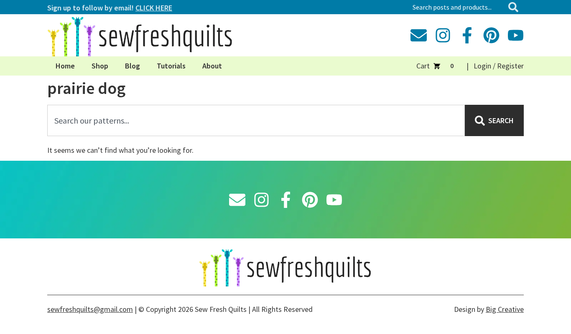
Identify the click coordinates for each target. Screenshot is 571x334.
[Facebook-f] (467, 35)
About (212, 66)
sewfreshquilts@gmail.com (90, 309)
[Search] (515, 7)
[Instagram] (443, 35)
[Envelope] (418, 35)
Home (65, 66)
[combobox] (456, 7)
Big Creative (505, 309)
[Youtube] (515, 35)
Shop (100, 66)
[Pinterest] (491, 35)
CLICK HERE (153, 8)
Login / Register (499, 66)
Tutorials (171, 66)
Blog (132, 66)
